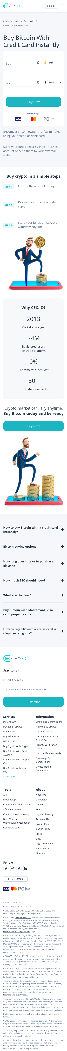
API (5, 794)
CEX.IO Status (15, 878)
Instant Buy (9, 721)
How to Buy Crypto (46, 726)
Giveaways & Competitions (43, 760)
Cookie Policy (43, 828)
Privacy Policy (43, 824)
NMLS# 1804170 (23, 917)
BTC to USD (9, 741)
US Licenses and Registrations (16, 931)
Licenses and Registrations (15, 994)
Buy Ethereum (11, 736)
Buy (8, 63)
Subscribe (33, 702)
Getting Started (44, 731)
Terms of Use (43, 819)
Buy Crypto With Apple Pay (15, 769)
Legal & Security (44, 814)
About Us (41, 794)
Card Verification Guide (48, 753)
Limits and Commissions (49, 721)
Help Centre (42, 848)
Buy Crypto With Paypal (16, 746)
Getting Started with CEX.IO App (47, 738)
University (41, 799)
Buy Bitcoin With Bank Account (15, 753)
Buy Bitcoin (9, 731)
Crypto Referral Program (16, 804)
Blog (38, 838)
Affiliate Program (12, 809)
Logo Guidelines (44, 843)
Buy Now (33, 102)
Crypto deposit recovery (16, 814)
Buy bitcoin (29, 21)
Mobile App (9, 799)
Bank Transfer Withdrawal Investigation (16, 821)
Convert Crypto (11, 827)
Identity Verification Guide (46, 746)
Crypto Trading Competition (44, 768)
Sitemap (40, 853)
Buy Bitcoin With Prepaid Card (16, 761)
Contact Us (42, 804)
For (8, 83)
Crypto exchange (11, 21)
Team (39, 809)
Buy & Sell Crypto (12, 726)
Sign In (51, 5)
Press (39, 833)
